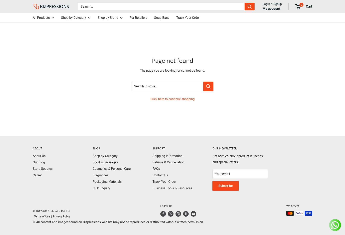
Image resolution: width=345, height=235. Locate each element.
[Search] (250, 6)
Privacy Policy (61, 216)
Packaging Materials (107, 182)
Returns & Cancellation (168, 162)
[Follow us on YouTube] (193, 213)
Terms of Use (41, 216)
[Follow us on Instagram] (178, 213)
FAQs (156, 169)
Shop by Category (73, 18)
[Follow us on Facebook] (163, 213)
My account (271, 9)
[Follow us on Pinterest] (186, 213)
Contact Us (160, 175)
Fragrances (100, 175)
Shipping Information (167, 156)
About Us (39, 156)
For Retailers (138, 18)
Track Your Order (188, 18)
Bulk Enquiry (101, 188)
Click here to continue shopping (173, 99)
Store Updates (43, 169)
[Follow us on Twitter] (170, 213)
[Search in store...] (208, 86)
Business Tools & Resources (172, 188)
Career (37, 175)
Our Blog (39, 162)
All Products (41, 18)
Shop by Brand (107, 18)
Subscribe (225, 186)
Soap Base (161, 18)
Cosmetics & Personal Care (112, 169)
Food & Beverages (105, 162)
